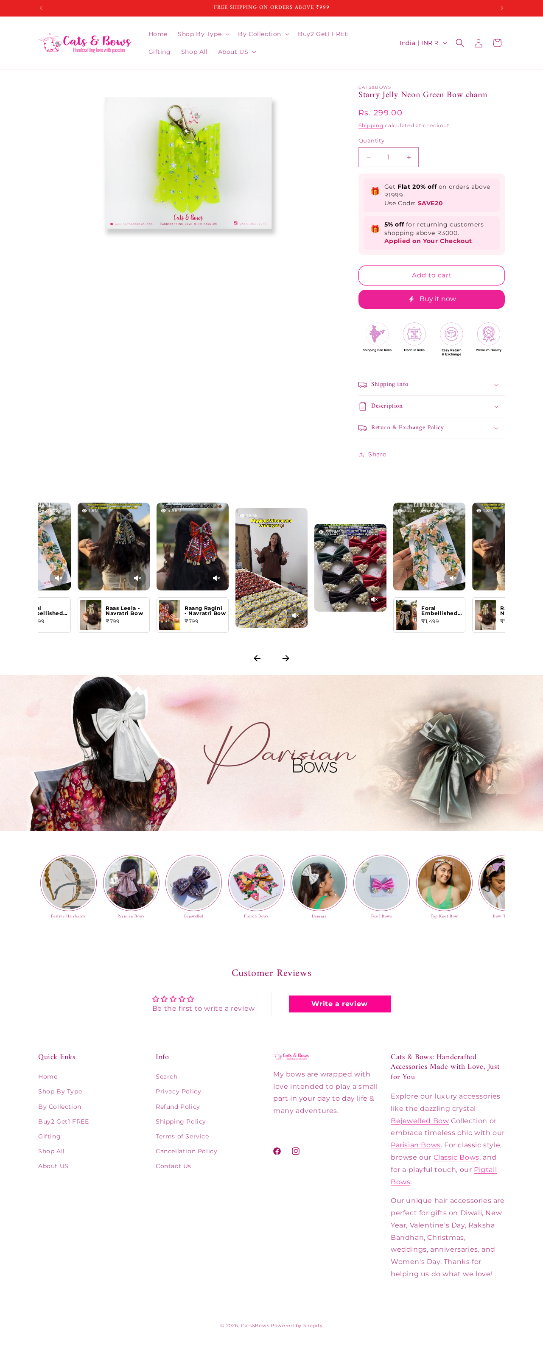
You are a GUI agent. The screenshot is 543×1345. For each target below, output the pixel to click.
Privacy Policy (178, 1091)
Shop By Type (60, 1091)
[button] (203, 34)
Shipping (370, 125)
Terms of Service (182, 1136)
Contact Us (173, 1166)
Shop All (51, 1151)
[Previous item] (257, 659)
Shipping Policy (181, 1121)
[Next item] (286, 659)
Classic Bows (456, 1157)
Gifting (49, 1136)
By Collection (59, 1106)
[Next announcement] (502, 8)
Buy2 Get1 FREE (63, 1121)
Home (47, 1076)
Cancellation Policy (186, 1151)
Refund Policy (178, 1106)
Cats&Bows (255, 1325)
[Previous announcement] (41, 8)
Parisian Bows (416, 1145)
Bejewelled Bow (420, 1121)
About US (53, 1166)
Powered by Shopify (297, 1325)
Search (167, 1076)
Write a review (339, 1004)
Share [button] (377, 454)
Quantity (371, 140)
